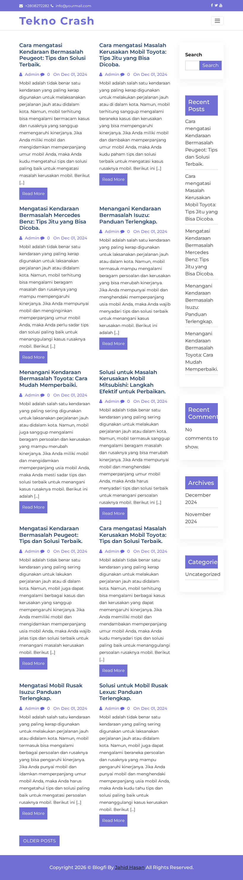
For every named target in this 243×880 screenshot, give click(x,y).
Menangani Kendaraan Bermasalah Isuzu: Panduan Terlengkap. (199, 303)
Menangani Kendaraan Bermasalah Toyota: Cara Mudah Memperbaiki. (201, 351)
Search (193, 55)
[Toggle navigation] (217, 20)
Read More (33, 193)
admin (31, 74)
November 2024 (198, 518)
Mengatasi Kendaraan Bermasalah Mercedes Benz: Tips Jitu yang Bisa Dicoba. (199, 252)
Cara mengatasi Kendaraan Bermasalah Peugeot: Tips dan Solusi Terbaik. (201, 143)
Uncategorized (201, 574)
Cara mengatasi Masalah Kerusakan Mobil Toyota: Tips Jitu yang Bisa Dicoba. (201, 197)
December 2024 (198, 498)
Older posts (39, 841)
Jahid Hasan (130, 867)
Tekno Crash (57, 20)
